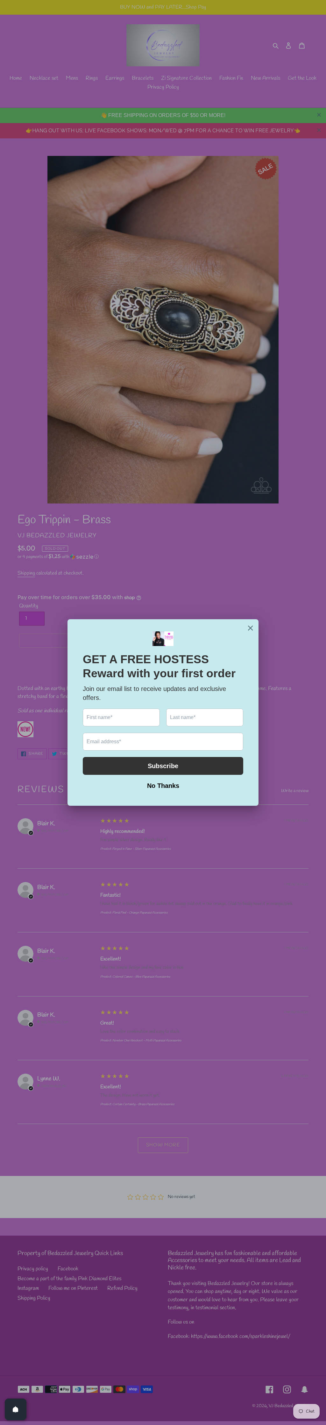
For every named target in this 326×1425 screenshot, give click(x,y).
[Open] (15, 1409)
